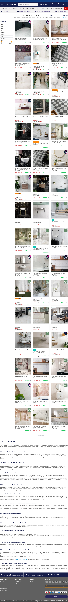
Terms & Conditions (33, 586)
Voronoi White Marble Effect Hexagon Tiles (41, 324)
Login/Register (2, 586)
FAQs (16, 583)
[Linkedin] (63, 582)
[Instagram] (53, 582)
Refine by (4, 21)
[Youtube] (59, 582)
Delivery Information (3, 583)
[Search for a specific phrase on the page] (36, 4)
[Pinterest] (56, 582)
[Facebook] (46, 582)
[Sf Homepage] (8, 4)
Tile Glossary (17, 586)
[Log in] (63, 4)
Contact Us (2, 581)
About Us (31, 581)
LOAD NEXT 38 (41, 435)
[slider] (1, 42)
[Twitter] (50, 582)
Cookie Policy (28, 601)
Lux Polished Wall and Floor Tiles (21, 376)
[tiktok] (66, 582)
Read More (65, 17)
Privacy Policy (23, 601)
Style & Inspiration (18, 581)
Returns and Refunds (3, 590)
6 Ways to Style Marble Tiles (21, 559)
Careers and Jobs (33, 583)
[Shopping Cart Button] (66, 3)
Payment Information (3, 588)
